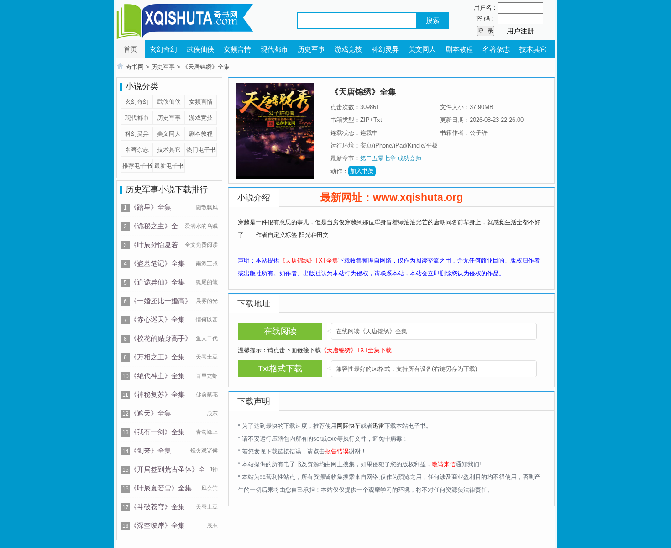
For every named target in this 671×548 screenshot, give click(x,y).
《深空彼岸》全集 (157, 525)
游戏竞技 (348, 49)
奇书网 (135, 66)
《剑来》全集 (150, 450)
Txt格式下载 (280, 368)
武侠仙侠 (200, 49)
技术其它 (533, 49)
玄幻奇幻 (163, 49)
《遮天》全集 (150, 413)
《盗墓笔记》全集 (157, 263)
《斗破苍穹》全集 (157, 507)
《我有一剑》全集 (157, 432)
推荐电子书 (137, 165)
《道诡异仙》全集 (157, 282)
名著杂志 (496, 49)
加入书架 (362, 171)
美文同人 (422, 49)
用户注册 (520, 31)
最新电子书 (169, 165)
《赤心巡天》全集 (157, 319)
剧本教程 (459, 49)
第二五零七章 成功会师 (390, 158)
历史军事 (311, 49)
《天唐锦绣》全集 (206, 66)
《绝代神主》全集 (157, 375)
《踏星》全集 (150, 207)
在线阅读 (280, 331)
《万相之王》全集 (157, 357)
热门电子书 (201, 149)
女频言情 (237, 49)
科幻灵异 (385, 49)
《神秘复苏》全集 (157, 394)
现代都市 (274, 49)
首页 (130, 49)
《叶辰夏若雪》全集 (161, 488)
